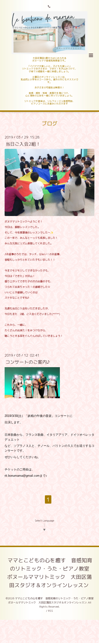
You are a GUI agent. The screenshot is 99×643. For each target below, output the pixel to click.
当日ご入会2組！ (23, 144)
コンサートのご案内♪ (28, 362)
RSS (50, 611)
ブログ (50, 123)
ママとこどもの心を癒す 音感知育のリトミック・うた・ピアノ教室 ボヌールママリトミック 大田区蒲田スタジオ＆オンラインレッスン (51, 573)
